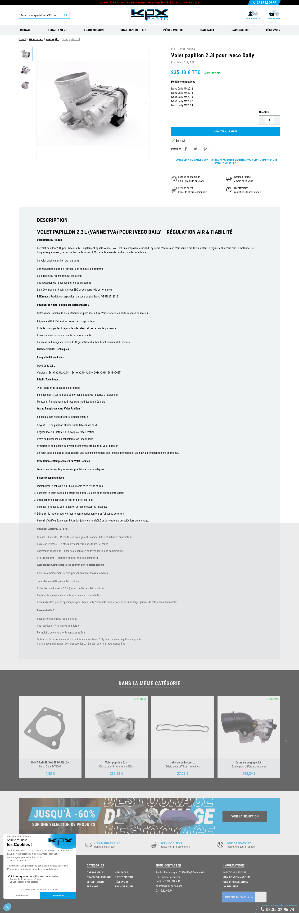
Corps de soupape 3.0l (248, 762)
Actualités (230, 886)
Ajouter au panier (225, 131)
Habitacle (121, 872)
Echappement (95, 881)
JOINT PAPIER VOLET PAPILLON (50, 762)
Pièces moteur (124, 877)
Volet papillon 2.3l (116, 762)
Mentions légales (235, 872)
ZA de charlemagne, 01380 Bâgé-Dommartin (180, 872)
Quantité (264, 112)
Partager (185, 148)
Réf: (173, 49)
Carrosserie (95, 872)
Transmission (124, 886)
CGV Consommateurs (237, 877)
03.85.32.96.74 (164, 890)
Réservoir (121, 881)
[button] (285, 742)
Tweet (195, 148)
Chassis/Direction (99, 877)
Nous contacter (168, 865)
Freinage (92, 886)
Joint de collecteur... (182, 762)
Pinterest (205, 148)
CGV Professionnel (235, 881)
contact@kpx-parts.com (169, 886)
